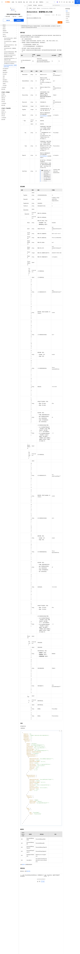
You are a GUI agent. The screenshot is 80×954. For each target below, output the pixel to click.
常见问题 (35, 5)
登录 (77, 2)
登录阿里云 (19, 20)
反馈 (43, 881)
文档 (64, 2)
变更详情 (28, 871)
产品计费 (30, 5)
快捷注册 (8, 20)
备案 (67, 2)
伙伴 (34, 2)
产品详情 (53, 14)
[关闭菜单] (2, 2)
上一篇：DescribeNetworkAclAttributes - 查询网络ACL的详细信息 (31, 875)
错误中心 (24, 864)
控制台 (70, 2)
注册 (73, 2)
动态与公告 (40, 5)
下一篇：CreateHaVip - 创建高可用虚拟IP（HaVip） (51, 875)
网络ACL (38, 8)
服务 (37, 2)
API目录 (34, 8)
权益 (24, 2)
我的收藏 (59, 14)
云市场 (30, 2)
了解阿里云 (41, 2)
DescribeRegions (43, 115)
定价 (27, 2)
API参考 (30, 8)
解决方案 (20, 2)
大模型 (13, 2)
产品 (16, 2)
